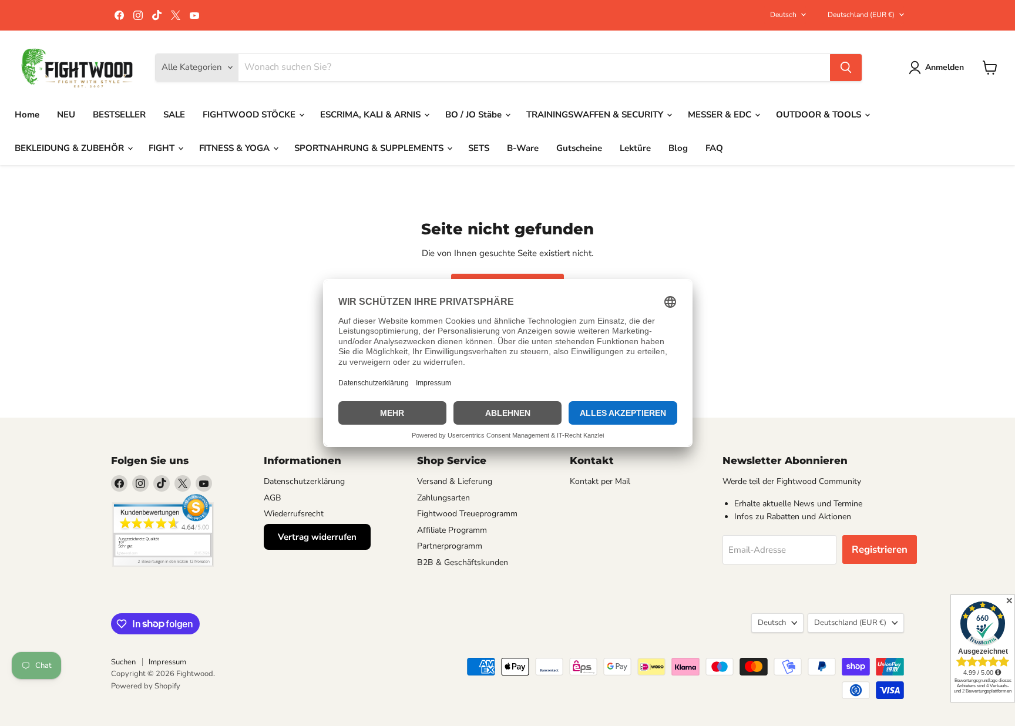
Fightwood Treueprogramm (467, 513)
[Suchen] (846, 67)
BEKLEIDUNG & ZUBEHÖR (70, 148)
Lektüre (635, 148)
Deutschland (861, 14)
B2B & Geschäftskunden (462, 562)
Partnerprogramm (449, 546)
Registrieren (880, 549)
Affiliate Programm (452, 530)
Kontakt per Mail (600, 481)
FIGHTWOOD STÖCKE (250, 114)
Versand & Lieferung (454, 481)
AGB (272, 497)
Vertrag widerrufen (317, 537)
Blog (678, 148)
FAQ (714, 148)
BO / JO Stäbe (474, 114)
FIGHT (163, 148)
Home (27, 114)
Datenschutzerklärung (304, 481)
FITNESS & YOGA (235, 148)
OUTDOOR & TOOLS (819, 114)
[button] (938, 67)
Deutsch (783, 14)
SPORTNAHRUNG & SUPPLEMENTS (370, 148)
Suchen (123, 662)
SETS (478, 148)
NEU (66, 114)
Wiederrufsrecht (294, 513)
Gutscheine (579, 148)
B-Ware (523, 148)
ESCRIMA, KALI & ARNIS (371, 114)
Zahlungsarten (443, 497)
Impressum (167, 662)
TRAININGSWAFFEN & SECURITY (596, 114)
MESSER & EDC (721, 114)
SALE (174, 114)
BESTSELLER (119, 114)
